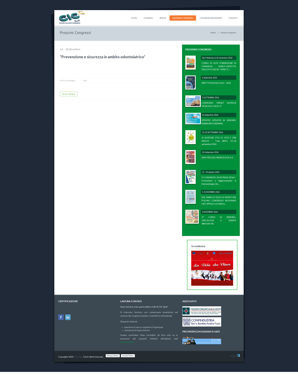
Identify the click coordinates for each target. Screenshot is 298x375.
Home (134, 18)
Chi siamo (148, 18)
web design (233, 356)
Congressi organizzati (211, 18)
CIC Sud (78, 356)
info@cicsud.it (127, 342)
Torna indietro (68, 94)
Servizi (163, 18)
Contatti (233, 18)
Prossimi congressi (183, 18)
